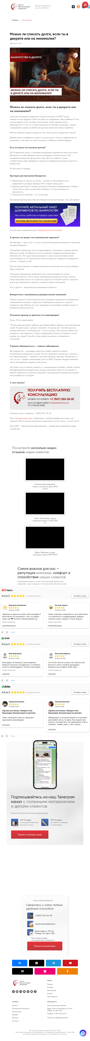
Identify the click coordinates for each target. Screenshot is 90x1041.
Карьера (15, 1014)
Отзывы (49, 993)
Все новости (27, 20)
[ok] (35, 991)
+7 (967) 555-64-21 (59, 1013)
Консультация (16, 1011)
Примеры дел (51, 990)
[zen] (17, 991)
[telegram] (20, 991)
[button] (2, 632)
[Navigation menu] (85, 5)
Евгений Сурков (61, 605)
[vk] (13, 991)
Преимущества (52, 996)
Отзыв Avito (6, 725)
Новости (15, 1005)
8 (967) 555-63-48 (43, 915)
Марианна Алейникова (17, 605)
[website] (28, 991)
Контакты (15, 1021)
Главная (15, 20)
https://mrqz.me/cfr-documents (50, 230)
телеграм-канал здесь (23, 418)
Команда (50, 987)
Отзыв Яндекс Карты (9, 625)
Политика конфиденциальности (57, 1017)
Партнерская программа (20, 1008)
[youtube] (24, 991)
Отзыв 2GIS (6, 674)
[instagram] (31, 991)
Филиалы (15, 1018)
